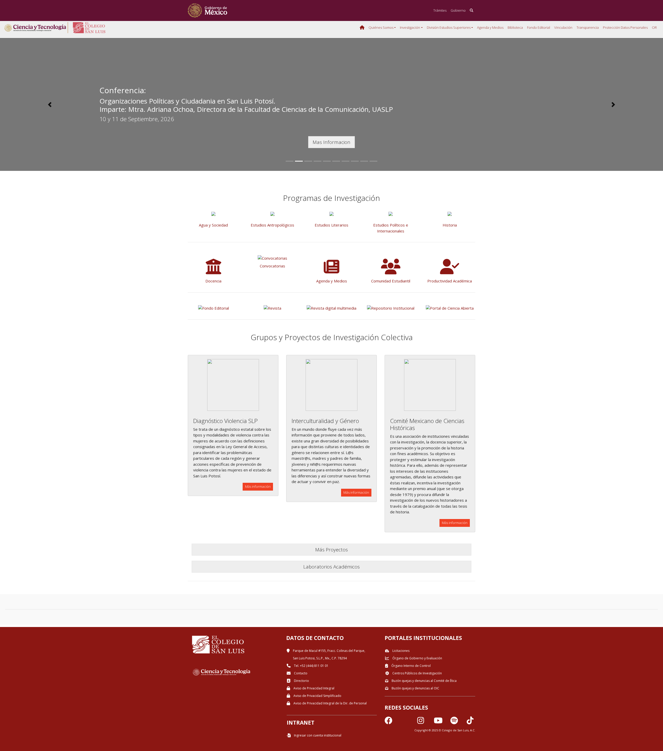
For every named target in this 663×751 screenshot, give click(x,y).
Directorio (301, 681)
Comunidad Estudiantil (390, 280)
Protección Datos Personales (625, 27)
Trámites (439, 10)
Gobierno (458, 10)
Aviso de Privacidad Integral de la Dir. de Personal (330, 703)
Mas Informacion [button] (331, 142)
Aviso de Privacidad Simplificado (317, 696)
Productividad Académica (449, 280)
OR (654, 27)
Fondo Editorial (538, 27)
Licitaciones (400, 650)
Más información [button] (258, 486)
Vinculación (563, 27)
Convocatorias (272, 265)
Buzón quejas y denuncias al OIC (415, 688)
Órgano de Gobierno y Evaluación (417, 658)
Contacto (300, 673)
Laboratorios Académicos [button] (331, 566)
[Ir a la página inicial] (207, 10)
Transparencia (587, 27)
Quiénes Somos (381, 27)
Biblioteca (515, 27)
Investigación (410, 27)
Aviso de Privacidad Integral (313, 688)
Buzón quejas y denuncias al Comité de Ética (424, 681)
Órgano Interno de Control (411, 665)
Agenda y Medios (490, 27)
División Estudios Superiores (449, 27)
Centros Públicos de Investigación (417, 673)
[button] (49, 104)
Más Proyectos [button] (331, 549)
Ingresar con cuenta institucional (317, 735)
